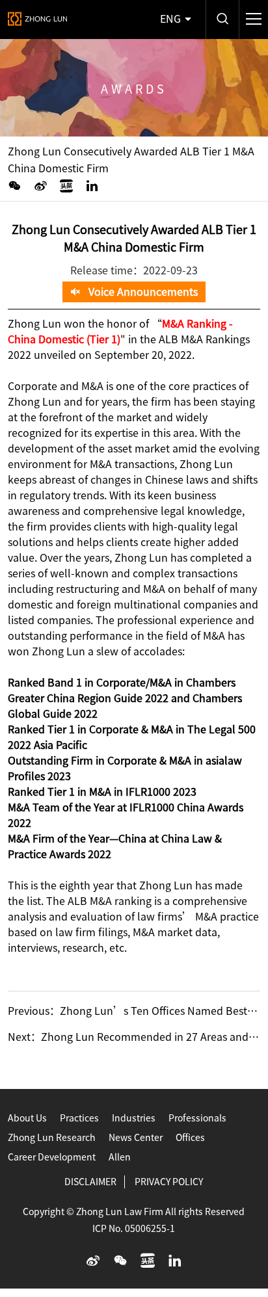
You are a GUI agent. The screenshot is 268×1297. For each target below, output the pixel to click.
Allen (120, 1157)
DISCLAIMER (90, 1181)
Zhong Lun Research (52, 1137)
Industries (133, 1118)
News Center (136, 1137)
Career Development (52, 1157)
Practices (79, 1118)
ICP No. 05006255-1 (133, 1228)
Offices (190, 1137)
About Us (27, 1118)
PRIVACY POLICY (169, 1181)
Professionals (197, 1118)
